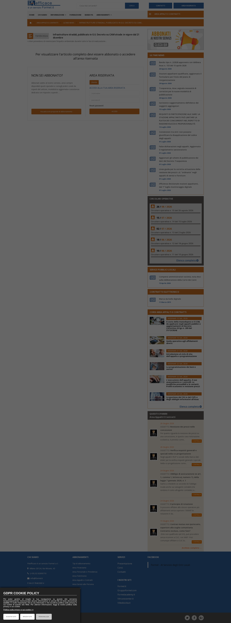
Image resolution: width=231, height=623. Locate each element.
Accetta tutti (11, 616)
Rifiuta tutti (27, 616)
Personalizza (44, 616)
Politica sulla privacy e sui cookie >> (18, 610)
